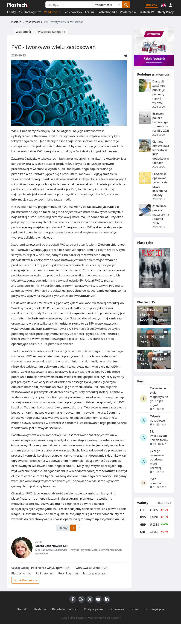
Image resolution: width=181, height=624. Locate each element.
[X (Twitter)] (89, 599)
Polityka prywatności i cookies (104, 609)
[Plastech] (17, 5)
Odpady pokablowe (157, 418)
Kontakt (22, 609)
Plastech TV (146, 12)
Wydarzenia (128, 12)
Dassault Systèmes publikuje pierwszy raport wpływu (158, 92)
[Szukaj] (126, 4)
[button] (170, 4)
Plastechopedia (107, 12)
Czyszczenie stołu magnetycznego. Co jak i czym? (159, 396)
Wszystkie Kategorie (51, 32)
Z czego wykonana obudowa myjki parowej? (157, 459)
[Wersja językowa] (163, 4)
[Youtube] (98, 599)
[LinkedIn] (106, 599)
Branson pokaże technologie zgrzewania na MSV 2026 (161, 122)
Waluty (142, 503)
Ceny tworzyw (72, 12)
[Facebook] (72, 599)
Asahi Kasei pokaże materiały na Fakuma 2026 (160, 214)
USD (143, 517)
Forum (89, 12)
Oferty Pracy (165, 12)
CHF (142, 532)
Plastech (16, 22)
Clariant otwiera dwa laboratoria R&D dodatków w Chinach (160, 152)
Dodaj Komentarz (25, 580)
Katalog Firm (32, 12)
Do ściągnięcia (154, 609)
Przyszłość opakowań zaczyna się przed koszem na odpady (159, 184)
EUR (143, 510)
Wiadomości (52, 12)
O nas (134, 609)
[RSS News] (81, 599)
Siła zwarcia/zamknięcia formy (159, 436)
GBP (143, 524)
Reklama (151, 5)
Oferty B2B (14, 12)
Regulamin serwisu (65, 609)
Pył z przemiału (156, 481)
